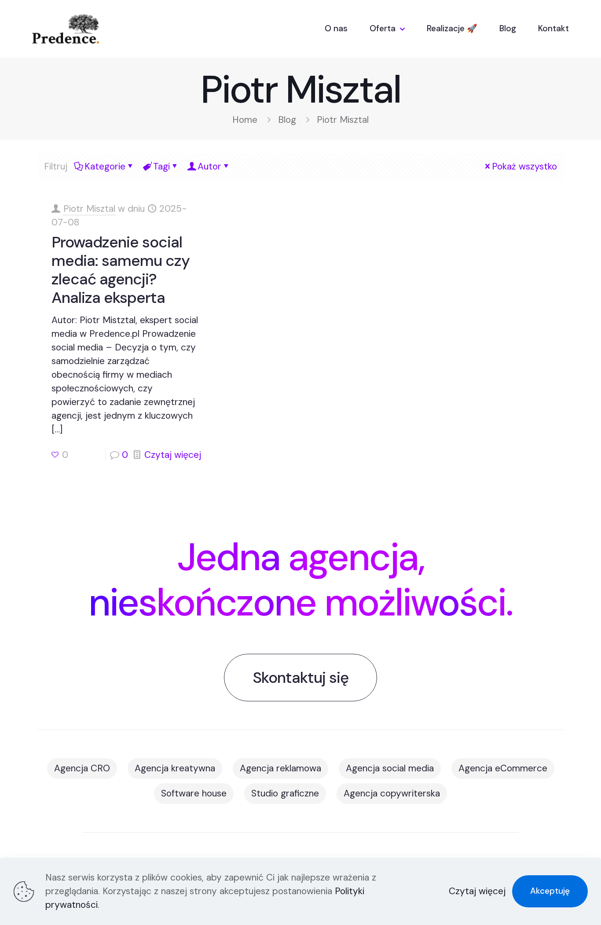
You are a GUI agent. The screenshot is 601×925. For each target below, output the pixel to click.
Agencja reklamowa (280, 768)
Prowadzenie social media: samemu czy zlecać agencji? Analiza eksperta (120, 270)
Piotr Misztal (89, 209)
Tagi (161, 166)
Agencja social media (390, 768)
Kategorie (104, 166)
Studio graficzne (285, 793)
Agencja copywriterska (392, 793)
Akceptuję (550, 890)
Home (244, 120)
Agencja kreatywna (175, 768)
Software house (194, 793)
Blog (287, 120)
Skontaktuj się (300, 677)
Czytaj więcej (172, 455)
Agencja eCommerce (502, 768)
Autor (209, 166)
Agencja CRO (82, 768)
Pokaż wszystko (524, 166)
